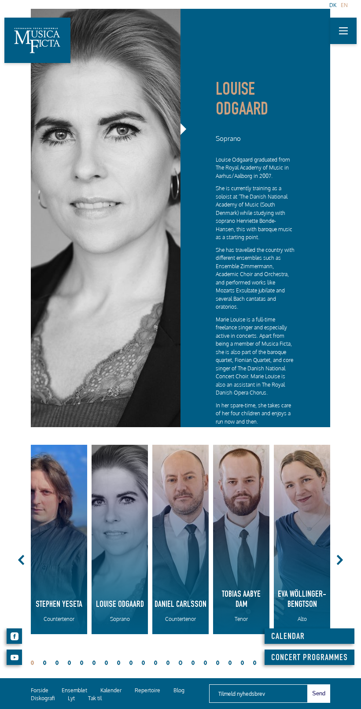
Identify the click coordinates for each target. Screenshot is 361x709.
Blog (178, 690)
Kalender (111, 690)
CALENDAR (288, 637)
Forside (39, 690)
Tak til (95, 698)
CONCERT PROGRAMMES (309, 658)
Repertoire (147, 690)
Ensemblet (74, 690)
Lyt (71, 698)
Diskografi (43, 698)
